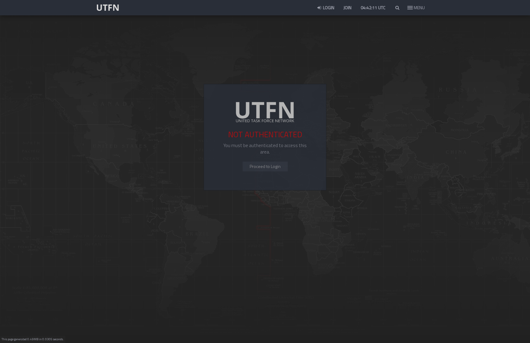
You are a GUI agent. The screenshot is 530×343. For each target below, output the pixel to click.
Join (347, 7)
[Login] (265, 167)
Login (328, 7)
